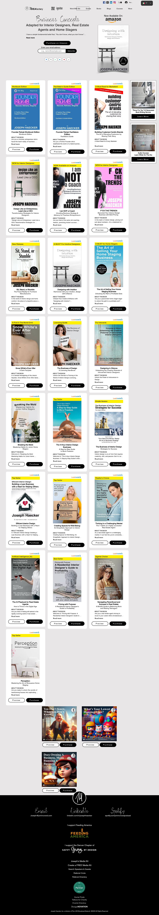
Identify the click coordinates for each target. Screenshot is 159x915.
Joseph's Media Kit (79, 861)
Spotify (118, 811)
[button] (120, 2)
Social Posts (79, 897)
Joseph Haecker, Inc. (57, 911)
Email (41, 811)
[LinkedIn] (59, 59)
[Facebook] (46, 59)
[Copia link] (68, 59)
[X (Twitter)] (51, 59)
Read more (30, 38)
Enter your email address (50, 47)
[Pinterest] (64, 59)
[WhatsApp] (55, 59)
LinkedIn (79, 811)
